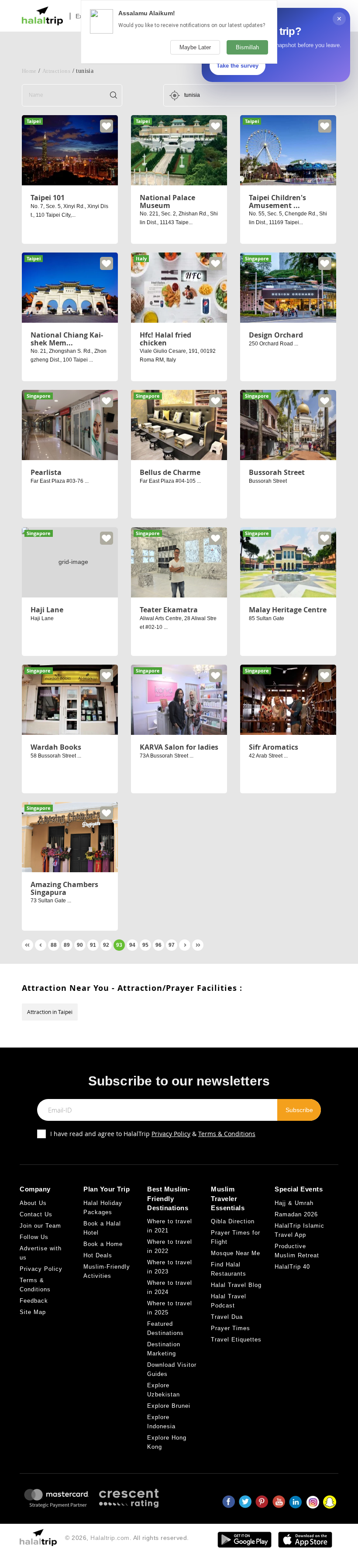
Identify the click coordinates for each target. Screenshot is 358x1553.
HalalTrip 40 (292, 1266)
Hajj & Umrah (294, 1203)
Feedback (34, 1300)
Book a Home (103, 1244)
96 (158, 945)
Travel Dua (227, 1317)
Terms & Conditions (226, 1134)
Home (29, 71)
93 (119, 945)
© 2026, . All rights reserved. (127, 1537)
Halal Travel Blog (236, 1285)
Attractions (56, 71)
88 (54, 945)
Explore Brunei (168, 1406)
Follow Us (34, 1237)
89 (67, 945)
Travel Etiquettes (236, 1339)
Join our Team (40, 1225)
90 (80, 945)
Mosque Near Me (235, 1253)
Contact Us (36, 1214)
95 (145, 945)
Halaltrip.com (110, 1537)
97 (172, 945)
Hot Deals (97, 1255)
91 (93, 945)
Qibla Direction (233, 1221)
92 (106, 945)
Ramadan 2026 (296, 1214)
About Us (33, 1203)
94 (132, 945)
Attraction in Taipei (49, 1011)
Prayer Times (230, 1328)
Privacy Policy (170, 1134)
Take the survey (237, 65)
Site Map (33, 1312)
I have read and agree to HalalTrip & (152, 1134)
